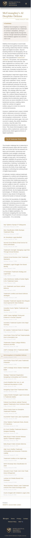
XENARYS (5, 504)
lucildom (19, 504)
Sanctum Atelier (12, 504)
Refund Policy (12, 521)
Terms (13, 518)
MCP (20, 521)
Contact (25, 518)
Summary (8, 23)
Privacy (19, 518)
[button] (15, 139)
